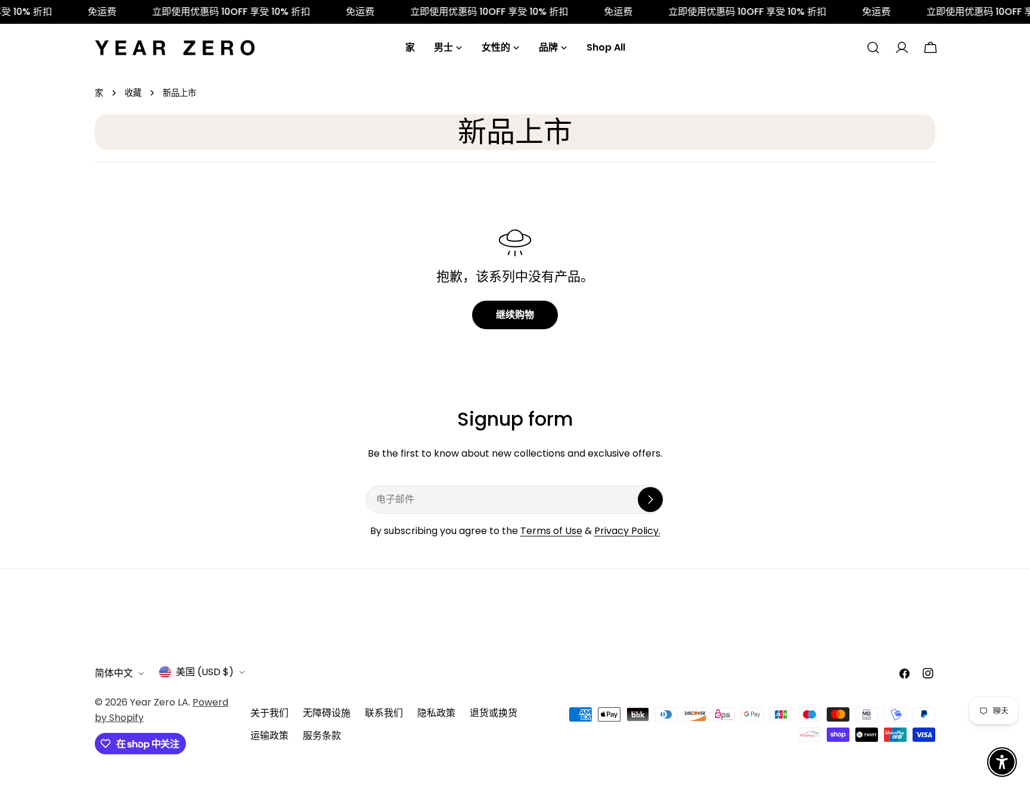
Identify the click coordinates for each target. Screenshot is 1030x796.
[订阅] (650, 499)
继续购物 (515, 314)
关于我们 (269, 713)
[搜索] (873, 48)
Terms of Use (551, 531)
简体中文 (114, 673)
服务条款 (322, 735)
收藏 (133, 93)
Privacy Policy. (627, 531)
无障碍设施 (326, 713)
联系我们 (384, 713)
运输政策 (269, 735)
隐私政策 (436, 713)
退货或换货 (493, 713)
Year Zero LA (159, 702)
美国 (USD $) (205, 672)
